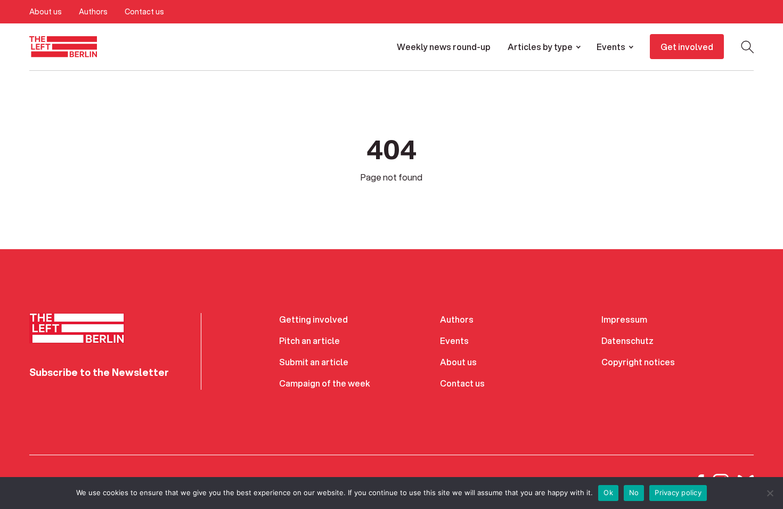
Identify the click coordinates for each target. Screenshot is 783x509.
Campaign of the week (324, 383)
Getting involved (313, 319)
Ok (608, 492)
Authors (93, 11)
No (634, 492)
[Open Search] (747, 46)
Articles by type (540, 46)
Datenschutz (627, 340)
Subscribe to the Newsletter (99, 372)
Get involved (686, 46)
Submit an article (313, 362)
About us (45, 11)
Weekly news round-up (444, 46)
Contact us (144, 11)
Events (611, 46)
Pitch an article (309, 340)
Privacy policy (678, 492)
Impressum (624, 319)
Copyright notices (638, 362)
